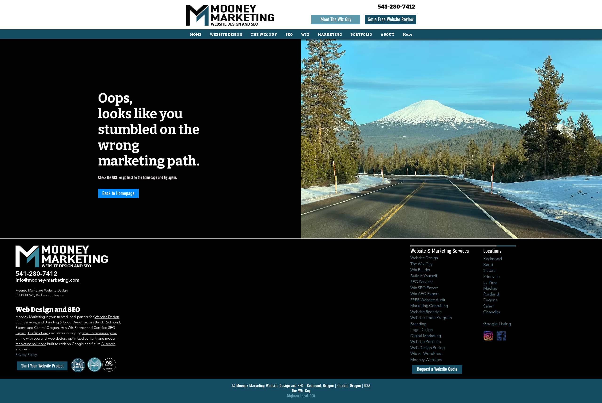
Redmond (492, 258)
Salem (489, 306)
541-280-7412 (396, 6)
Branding (52, 322)
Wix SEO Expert (424, 287)
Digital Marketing (425, 335)
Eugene (490, 300)
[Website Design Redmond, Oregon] (501, 336)
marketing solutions (31, 344)
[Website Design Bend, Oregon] (488, 336)
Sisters (489, 270)
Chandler (491, 312)
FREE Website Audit (427, 299)
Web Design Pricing (427, 347)
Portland (491, 294)
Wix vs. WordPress (426, 353)
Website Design (107, 317)
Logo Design (73, 322)
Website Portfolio (425, 341)
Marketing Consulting (429, 305)
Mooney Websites (426, 359)
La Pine (490, 282)
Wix (71, 327)
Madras (490, 288)
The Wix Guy (38, 333)
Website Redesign (426, 311)
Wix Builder (420, 269)
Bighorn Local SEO (301, 396)
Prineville (491, 276)
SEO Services (26, 322)
